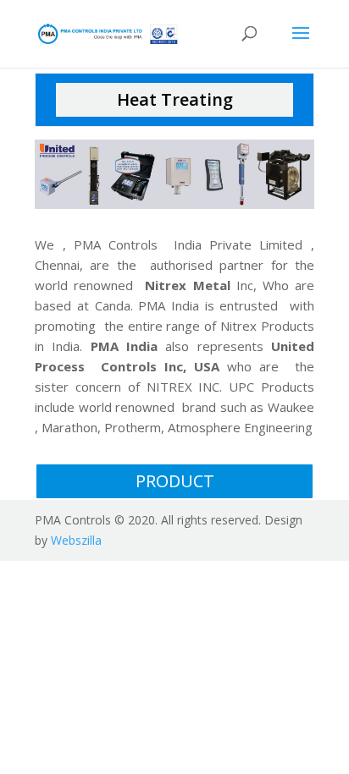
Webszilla (76, 540)
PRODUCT (175, 480)
